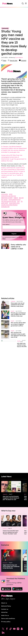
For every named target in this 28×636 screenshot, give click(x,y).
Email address (8, 224)
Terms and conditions (8, 618)
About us (4, 603)
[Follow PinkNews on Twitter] (3, 629)
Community (5, 28)
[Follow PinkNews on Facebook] (7, 629)
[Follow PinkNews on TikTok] (10, 629)
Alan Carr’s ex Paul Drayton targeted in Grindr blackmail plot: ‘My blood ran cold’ (11, 498)
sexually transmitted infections (9, 204)
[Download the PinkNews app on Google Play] (17, 588)
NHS (22, 201)
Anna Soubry (4, 194)
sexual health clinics (14, 203)
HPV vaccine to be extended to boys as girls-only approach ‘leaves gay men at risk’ (18, 335)
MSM (18, 201)
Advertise (4, 612)
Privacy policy (5, 621)
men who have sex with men (8, 201)
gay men (21, 197)
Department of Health (7, 197)
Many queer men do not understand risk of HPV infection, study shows (17, 304)
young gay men (5, 206)
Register (14, 233)
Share (4, 60)
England (16, 197)
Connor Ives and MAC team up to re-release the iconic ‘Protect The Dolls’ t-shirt (11, 532)
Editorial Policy (6, 606)
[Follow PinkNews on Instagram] (18, 629)
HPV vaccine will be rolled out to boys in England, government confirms (18, 324)
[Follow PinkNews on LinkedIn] (3, 633)
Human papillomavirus (14, 199)
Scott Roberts (19, 57)
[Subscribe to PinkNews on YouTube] (14, 629)
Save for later (13, 60)
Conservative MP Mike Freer (8, 196)
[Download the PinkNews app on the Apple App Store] (6, 588)
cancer (10, 194)
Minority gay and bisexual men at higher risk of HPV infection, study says (18, 314)
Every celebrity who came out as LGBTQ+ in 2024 (18, 247)
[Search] (23, 3)
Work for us (5, 615)
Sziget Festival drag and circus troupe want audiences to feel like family (11, 566)
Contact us (4, 609)
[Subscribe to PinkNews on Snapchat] (22, 629)
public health (4, 203)
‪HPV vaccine (4, 199)
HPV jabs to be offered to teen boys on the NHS (21, 345)
